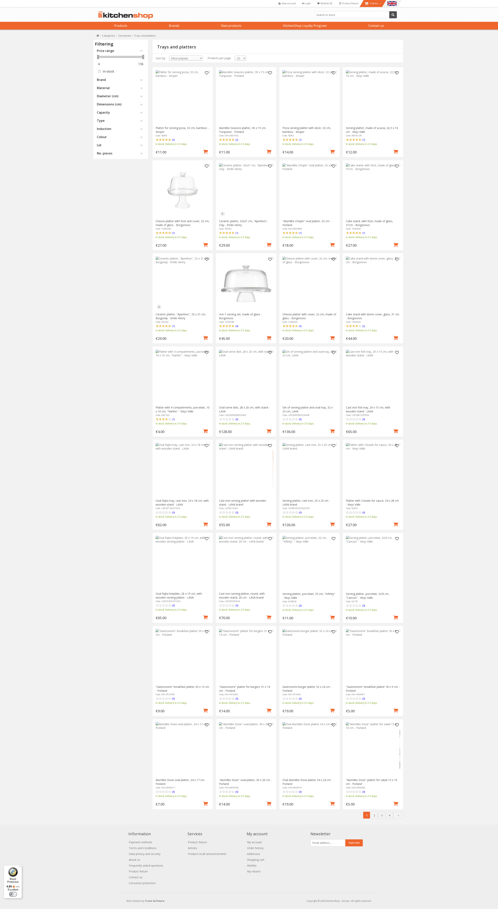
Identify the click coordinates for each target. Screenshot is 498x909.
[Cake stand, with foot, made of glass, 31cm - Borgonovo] (373, 190)
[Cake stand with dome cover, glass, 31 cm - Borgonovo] (373, 283)
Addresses (253, 854)
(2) (173, 139)
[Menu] (19, 867)
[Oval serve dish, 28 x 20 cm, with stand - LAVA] (246, 377)
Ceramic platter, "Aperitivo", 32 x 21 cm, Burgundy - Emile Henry (181, 316)
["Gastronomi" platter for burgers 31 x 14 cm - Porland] (246, 656)
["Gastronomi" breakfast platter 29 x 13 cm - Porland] (183, 656)
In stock (108, 71)
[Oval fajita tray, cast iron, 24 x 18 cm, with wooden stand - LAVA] (183, 470)
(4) (236, 326)
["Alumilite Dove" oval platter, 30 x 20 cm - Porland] (246, 749)
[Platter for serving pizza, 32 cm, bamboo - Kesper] (183, 97)
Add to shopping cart (205, 151)
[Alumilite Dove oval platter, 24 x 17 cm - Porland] (183, 749)
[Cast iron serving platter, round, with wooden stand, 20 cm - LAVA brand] (246, 563)
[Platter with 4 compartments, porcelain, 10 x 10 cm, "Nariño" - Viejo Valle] (183, 377)
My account (254, 842)
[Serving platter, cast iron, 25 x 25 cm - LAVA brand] (309, 470)
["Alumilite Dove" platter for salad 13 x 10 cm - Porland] (373, 749)
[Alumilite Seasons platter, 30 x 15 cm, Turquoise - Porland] (246, 97)
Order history (255, 848)
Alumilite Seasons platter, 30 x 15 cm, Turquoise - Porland (242, 130)
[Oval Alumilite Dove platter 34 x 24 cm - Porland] (309, 749)
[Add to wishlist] (207, 73)
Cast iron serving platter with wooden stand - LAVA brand (242, 502)
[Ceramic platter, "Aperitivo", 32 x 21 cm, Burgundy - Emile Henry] (183, 283)
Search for (393, 14)
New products (231, 26)
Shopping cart (255, 860)
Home (97, 36)
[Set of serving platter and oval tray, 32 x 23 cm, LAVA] (309, 377)
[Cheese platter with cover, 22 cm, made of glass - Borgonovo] (309, 283)
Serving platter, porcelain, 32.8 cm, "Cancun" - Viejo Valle (367, 596)
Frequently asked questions (146, 865)
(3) (300, 326)
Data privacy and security (144, 854)
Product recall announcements (207, 854)
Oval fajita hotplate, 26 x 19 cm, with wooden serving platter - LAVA (179, 595)
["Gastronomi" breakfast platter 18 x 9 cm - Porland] (373, 656)
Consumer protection (142, 883)
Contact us (376, 26)
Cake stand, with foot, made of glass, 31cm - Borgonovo (369, 223)
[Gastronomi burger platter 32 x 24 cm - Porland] (309, 656)
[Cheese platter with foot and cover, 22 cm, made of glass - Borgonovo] (183, 190)
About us (134, 860)
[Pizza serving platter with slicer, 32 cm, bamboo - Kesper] (309, 97)
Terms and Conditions (143, 848)
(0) (236, 419)
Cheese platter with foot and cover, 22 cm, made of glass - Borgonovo (183, 223)
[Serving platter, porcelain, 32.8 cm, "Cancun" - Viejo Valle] (373, 563)
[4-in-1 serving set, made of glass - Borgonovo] (246, 283)
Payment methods (140, 842)
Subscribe (354, 842)
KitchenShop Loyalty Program (305, 26)
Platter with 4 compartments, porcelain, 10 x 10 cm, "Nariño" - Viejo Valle (183, 409)
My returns (254, 871)
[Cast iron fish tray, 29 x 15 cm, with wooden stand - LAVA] (373, 377)
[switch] (13, 894)
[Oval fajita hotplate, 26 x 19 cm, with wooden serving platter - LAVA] (183, 563)
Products (120, 26)
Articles (192, 848)
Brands (174, 26)
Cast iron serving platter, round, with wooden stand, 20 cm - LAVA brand (242, 595)
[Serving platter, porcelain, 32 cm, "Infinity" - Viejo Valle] (309, 563)
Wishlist (252, 865)
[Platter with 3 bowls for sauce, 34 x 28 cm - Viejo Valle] (373, 470)
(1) (300, 139)
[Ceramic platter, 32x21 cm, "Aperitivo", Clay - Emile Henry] (246, 190)
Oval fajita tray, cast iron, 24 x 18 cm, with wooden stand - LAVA (182, 502)
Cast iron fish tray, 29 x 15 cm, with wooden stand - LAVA (368, 409)
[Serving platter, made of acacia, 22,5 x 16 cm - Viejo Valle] (373, 97)
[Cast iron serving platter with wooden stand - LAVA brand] (246, 470)
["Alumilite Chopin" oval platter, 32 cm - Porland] (309, 190)
